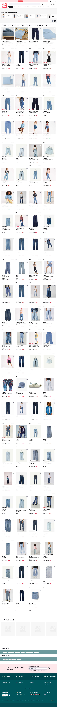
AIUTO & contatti (32, 682)
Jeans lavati (36, 652)
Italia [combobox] (53, 700)
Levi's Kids (19, 659)
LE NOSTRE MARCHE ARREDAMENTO (48, 682)
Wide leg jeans (17, 652)
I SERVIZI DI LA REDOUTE (19, 682)
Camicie (19, 6)
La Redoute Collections (12, 659)
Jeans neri (5, 652)
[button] (54, 4)
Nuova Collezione (26, 6)
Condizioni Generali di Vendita (5, 700)
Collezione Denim (41, 6)
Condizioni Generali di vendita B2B (14, 700)
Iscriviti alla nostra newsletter (33, 666)
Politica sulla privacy (27, 700)
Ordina (4, 25)
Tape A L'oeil (5, 659)
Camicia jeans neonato (29, 652)
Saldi (15, 6)
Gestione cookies (33, 700)
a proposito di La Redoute (6, 682)
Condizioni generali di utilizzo (39, 700)
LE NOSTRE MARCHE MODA (47, 684)
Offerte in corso (21, 700)
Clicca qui (38, 670)
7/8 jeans (22, 652)
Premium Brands (33, 6)
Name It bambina (11, 652)
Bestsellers (48, 6)
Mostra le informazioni (28, 688)
